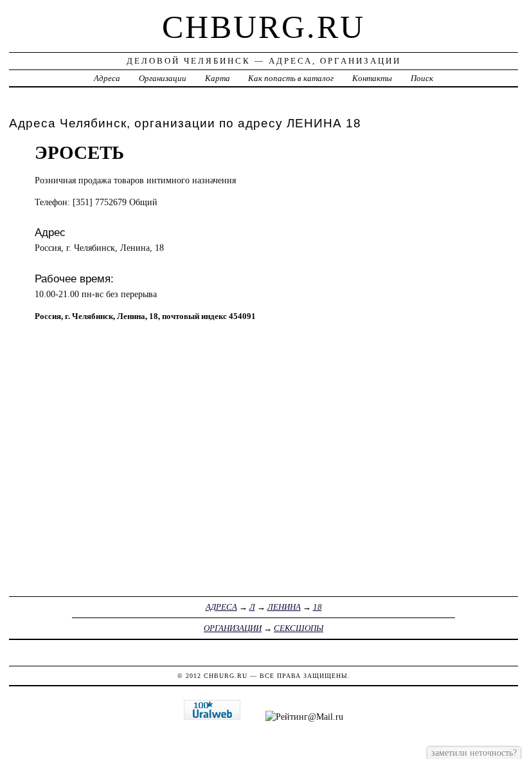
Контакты (372, 78)
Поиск (422, 78)
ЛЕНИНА (284, 607)
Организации (162, 78)
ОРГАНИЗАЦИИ (233, 628)
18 (317, 607)
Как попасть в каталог (291, 78)
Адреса (107, 78)
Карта (217, 78)
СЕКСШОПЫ (298, 628)
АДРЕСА (221, 607)
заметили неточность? (474, 752)
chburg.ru (263, 27)
